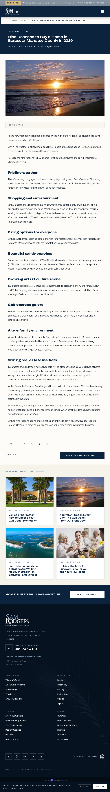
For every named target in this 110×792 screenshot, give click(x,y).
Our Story (61, 716)
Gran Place (10, 694)
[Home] (7, 21)
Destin (60, 680)
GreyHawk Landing (14, 699)
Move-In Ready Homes (16, 720)
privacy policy (17, 788)
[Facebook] (9, 756)
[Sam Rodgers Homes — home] (12, 11)
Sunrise (60, 699)
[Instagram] (17, 756)
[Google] (33, 756)
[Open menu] (102, 11)
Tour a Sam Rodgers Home (80, 455)
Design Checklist (13, 730)
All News (11, 455)
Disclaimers (92, 756)
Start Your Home (85, 594)
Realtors (61, 730)
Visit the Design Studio (91, 3)
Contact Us (62, 739)
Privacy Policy (79, 756)
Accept (100, 787)
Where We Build (13, 680)
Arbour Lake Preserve (15, 684)
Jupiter (60, 703)
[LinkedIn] (41, 756)
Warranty (61, 734)
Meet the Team (64, 720)
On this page (17, 125)
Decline (84, 787)
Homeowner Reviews (67, 725)
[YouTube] (25, 756)
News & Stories (20, 21)
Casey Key (62, 684)
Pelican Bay (62, 694)
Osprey (60, 689)
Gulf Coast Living (18, 31)
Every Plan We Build (14, 716)
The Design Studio (14, 725)
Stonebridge (11, 689)
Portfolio (9, 734)
